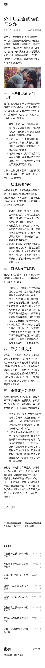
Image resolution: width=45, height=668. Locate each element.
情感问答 (17, 30)
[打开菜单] (39, 4)
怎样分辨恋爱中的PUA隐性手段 (16, 630)
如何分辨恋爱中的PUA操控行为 (16, 554)
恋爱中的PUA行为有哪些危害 (16, 619)
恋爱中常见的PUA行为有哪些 (16, 576)
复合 (14, 507)
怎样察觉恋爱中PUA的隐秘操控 (16, 565)
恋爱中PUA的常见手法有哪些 (16, 587)
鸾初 (6, 4)
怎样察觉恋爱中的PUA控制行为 (16, 608)
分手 (7, 507)
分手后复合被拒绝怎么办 (21, 21)
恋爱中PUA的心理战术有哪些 (16, 597)
